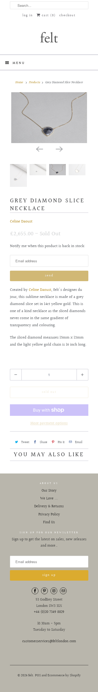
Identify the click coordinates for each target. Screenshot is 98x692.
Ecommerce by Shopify (64, 675)
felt (30, 675)
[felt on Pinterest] (44, 590)
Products (34, 82)
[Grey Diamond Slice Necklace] (49, 117)
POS (38, 675)
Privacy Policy (49, 514)
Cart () (48, 15)
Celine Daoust (21, 222)
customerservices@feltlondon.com (49, 641)
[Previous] (39, 149)
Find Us (49, 522)
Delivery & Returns (49, 506)
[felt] (49, 37)
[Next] (59, 149)
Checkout (67, 15)
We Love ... (49, 499)
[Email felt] (63, 590)
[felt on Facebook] (35, 590)
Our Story (49, 491)
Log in (27, 15)
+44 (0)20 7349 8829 (49, 612)
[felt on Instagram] (53, 590)
